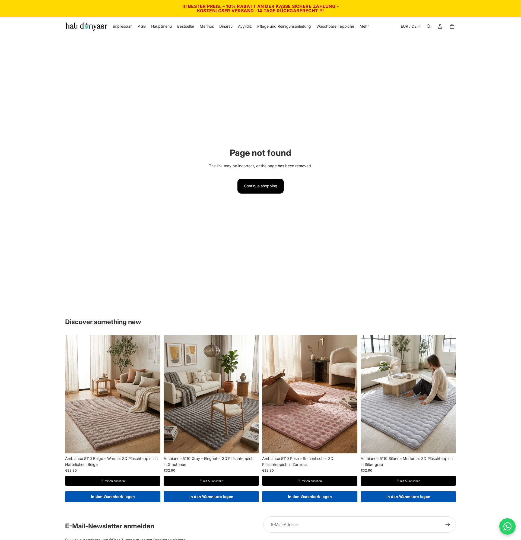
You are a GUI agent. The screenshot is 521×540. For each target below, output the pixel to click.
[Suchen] (429, 26)
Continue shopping (260, 186)
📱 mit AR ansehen (113, 480)
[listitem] (364, 26)
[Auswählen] (152, 445)
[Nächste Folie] (152, 394)
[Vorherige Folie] (73, 394)
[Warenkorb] (452, 26)
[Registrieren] (447, 524)
